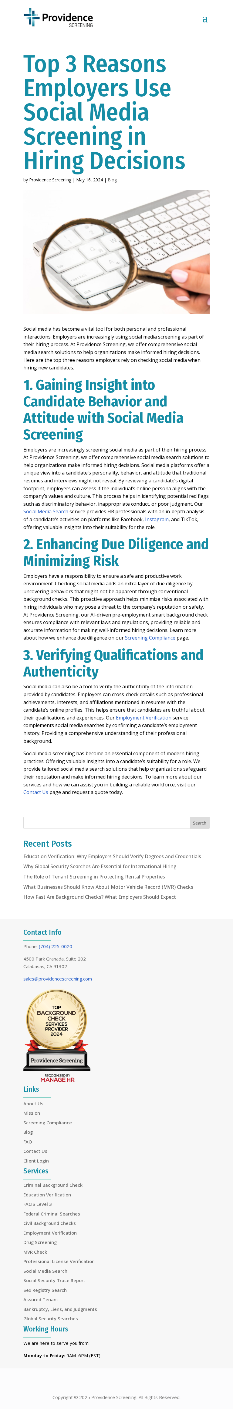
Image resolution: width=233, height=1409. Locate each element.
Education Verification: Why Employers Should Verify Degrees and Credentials (112, 856)
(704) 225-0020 (55, 946)
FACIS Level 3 (37, 1204)
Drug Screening (40, 1242)
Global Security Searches (50, 1318)
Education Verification (47, 1195)
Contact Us (35, 792)
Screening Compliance (150, 637)
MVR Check (35, 1252)
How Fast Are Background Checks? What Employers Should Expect (99, 897)
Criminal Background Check (53, 1185)
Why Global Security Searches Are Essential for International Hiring (100, 866)
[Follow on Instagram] (131, 1382)
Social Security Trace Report (54, 1280)
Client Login (36, 1161)
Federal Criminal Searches (51, 1214)
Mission (31, 1113)
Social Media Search (45, 511)
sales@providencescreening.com (57, 979)
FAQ (27, 1142)
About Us (33, 1103)
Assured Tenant (40, 1299)
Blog (112, 180)
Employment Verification (143, 717)
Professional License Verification (59, 1261)
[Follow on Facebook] (102, 1382)
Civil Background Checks (49, 1223)
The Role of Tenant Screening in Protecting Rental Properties (94, 876)
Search (199, 823)
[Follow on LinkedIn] (116, 1382)
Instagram (157, 519)
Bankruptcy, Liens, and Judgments (60, 1309)
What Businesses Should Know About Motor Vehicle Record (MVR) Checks (108, 887)
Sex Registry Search (45, 1290)
